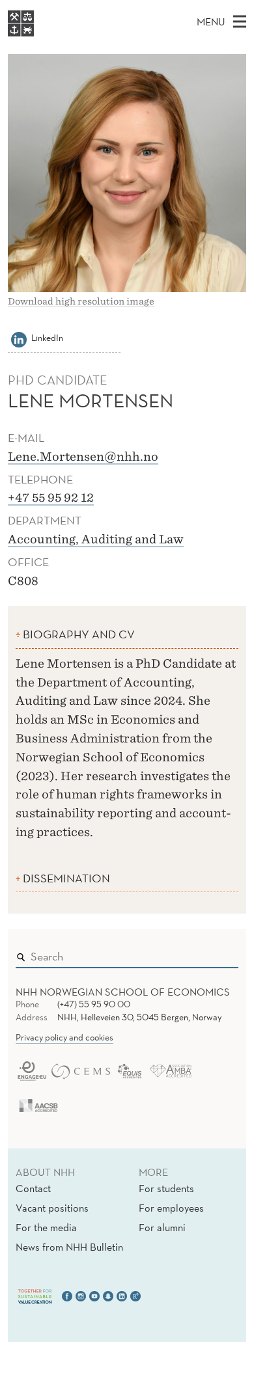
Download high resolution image (81, 301)
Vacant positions (52, 1207)
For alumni (162, 1227)
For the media (46, 1227)
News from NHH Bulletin (69, 1246)
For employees (171, 1207)
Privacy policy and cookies (64, 1037)
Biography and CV (79, 634)
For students (166, 1188)
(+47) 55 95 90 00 (93, 1004)
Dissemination (66, 878)
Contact (33, 1188)
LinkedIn (47, 338)
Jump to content (40, 8)
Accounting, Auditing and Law (96, 539)
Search (210, 953)
